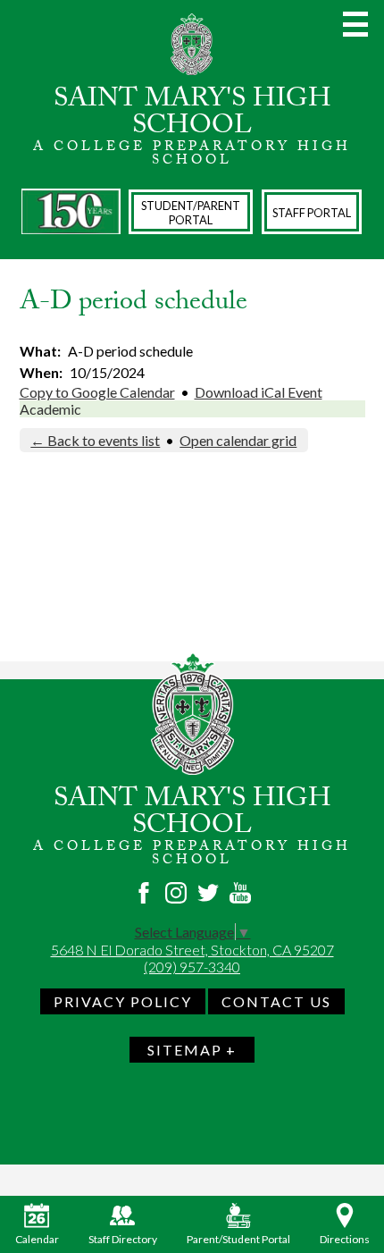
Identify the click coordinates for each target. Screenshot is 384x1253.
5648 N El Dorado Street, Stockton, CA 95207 (192, 949)
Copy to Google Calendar (97, 391)
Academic (50, 408)
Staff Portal (311, 213)
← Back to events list (95, 440)
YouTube (240, 893)
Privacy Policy (123, 1001)
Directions (345, 1239)
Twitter (208, 893)
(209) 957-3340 (192, 966)
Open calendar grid (237, 440)
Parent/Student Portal (238, 1239)
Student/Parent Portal (190, 212)
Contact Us (276, 1001)
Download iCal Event (258, 391)
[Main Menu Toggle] (355, 24)
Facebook (143, 893)
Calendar (37, 1239)
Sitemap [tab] (184, 1049)
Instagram (176, 893)
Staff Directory (122, 1239)
